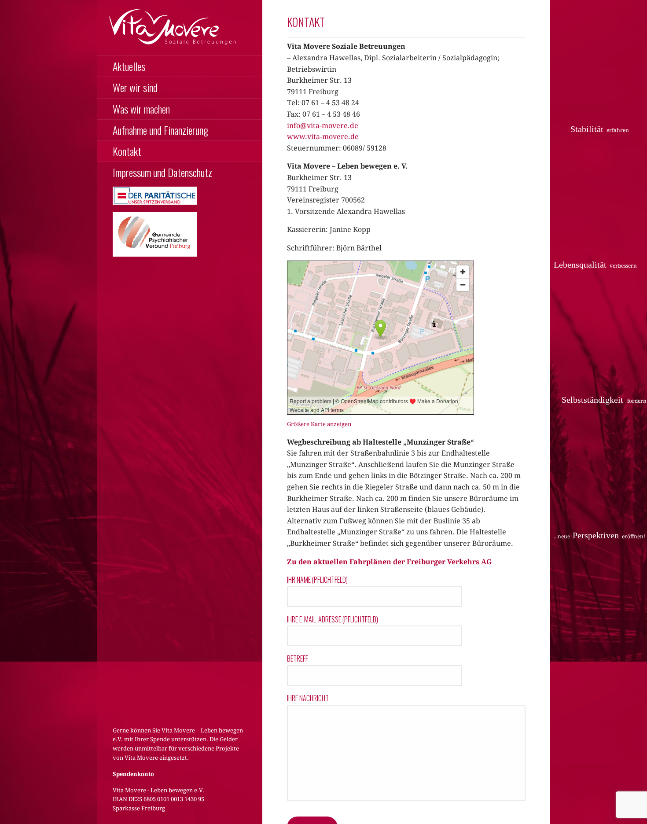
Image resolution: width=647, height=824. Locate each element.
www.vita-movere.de (323, 136)
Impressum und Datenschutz (162, 172)
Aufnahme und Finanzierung (160, 130)
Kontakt (127, 151)
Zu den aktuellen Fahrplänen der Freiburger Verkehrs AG (389, 562)
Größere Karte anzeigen (319, 424)
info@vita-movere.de (322, 125)
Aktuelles (129, 66)
